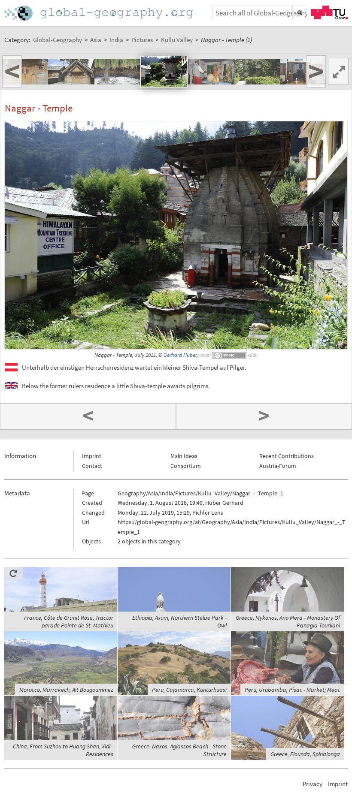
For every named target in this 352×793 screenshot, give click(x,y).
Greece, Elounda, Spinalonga (305, 754)
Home (99, 13)
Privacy (312, 784)
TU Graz (329, 12)
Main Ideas (183, 456)
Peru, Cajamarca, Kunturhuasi (189, 689)
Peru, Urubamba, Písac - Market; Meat (292, 689)
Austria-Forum (277, 466)
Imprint (91, 456)
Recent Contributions (286, 456)
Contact (92, 466)
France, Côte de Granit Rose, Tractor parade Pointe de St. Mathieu (68, 621)
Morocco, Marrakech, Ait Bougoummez (66, 689)
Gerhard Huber (180, 355)
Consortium (185, 466)
